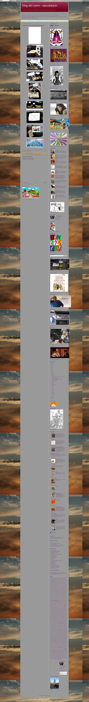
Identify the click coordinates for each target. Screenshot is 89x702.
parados (64, 635)
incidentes (60, 618)
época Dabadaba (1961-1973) (54, 567)
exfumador (57, 610)
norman (54, 632)
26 (57, 577)
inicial (55, 619)
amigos (58, 580)
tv (50, 655)
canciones (66, 587)
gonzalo (66, 614)
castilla (51, 590)
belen (57, 583)
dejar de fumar (57, 601)
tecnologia (66, 651)
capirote (66, 588)
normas (56, 632)
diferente (52, 603)
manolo (57, 626)
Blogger (49, 695)
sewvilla (53, 649)
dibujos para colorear (64, 602)
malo (59, 625)
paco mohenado (61, 634)
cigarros (66, 592)
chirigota (64, 591)
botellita (53, 585)
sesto (52, 648)
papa (57, 635)
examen (51, 610)
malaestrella (57, 625)
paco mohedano (58, 634)
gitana (54, 614)
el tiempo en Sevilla (53, 557)
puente (58, 641)
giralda (53, 614)
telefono (55, 652)
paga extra (64, 634)
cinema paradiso (56, 593)
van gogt (66, 655)
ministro (62, 628)
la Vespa (56, 170)
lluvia (63, 622)
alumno (51, 580)
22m (56, 577)
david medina (53, 601)
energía (51, 607)
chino (62, 591)
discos (62, 603)
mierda (58, 628)
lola (51, 623)
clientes (60, 594)
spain (56, 650)
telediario (51, 652)
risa (51, 645)
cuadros (66, 598)
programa (57, 640)
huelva (66, 617)
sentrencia (63, 647)
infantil (52, 619)
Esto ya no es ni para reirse (58, 165)
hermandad (62, 616)
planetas (61, 638)
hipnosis (51, 617)
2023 (51, 363)
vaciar (64, 655)
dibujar (58, 602)
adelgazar (65, 577)
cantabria (55, 588)
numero (63, 632)
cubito (52, 599)
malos (60, 625)
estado (57, 609)
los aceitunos (52, 559)
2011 (51, 396)
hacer (50, 616)
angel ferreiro (58, 581)
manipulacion (55, 626)
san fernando (64, 645)
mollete (56, 629)
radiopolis (59, 642)
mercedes (55, 628)
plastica (63, 638)
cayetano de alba (59, 590)
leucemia (66, 621)
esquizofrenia (55, 609)
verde (59, 656)
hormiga (56, 617)
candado (51, 588)
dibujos (61, 602)
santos (64, 646)
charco (53, 591)
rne (52, 645)
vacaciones (62, 655)
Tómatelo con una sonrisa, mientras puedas (57, 379)
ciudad (66, 593)
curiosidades (64, 599)
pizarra (57, 638)
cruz (64, 598)
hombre (54, 617)
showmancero (59, 649)
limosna (60, 622)
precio (64, 639)
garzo (56, 613)
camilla (57, 587)
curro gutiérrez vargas (59, 216)
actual (63, 577)
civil (53, 594)
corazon (51, 597)
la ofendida (56, 621)
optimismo (65, 633)
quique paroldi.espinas (52, 642)
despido (54, 602)
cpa (53, 598)
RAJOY (63, 642)
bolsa (64, 584)
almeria (63, 579)
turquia (61, 654)
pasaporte (56, 636)
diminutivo (55, 603)
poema (66, 638)
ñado (50, 633)
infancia (51, 619)
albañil (66, 578)
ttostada (58, 654)
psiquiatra (65, 640)
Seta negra (57, 486)
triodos (55, 654)
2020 (51, 364)
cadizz (52, 586)
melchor (53, 628)
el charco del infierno (57, 190)
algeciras (58, 579)
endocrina (66, 606)
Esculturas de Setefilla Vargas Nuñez (59, 195)
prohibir (59, 640)
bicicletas (60, 584)
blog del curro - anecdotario (39, 5)
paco (53, 634)
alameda (59, 578)
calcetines (59, 586)
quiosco (66, 641)
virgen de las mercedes (58, 658)
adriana (52, 578)
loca (50, 623)
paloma (54, 635)
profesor (55, 640)
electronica (51, 606)
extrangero (62, 610)
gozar (50, 615)
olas (54, 633)
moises (54, 629)
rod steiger (54, 645)
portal (60, 639)
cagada (54, 586)
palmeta (52, 635)
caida (55, 586)
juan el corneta (63, 620)
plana (59, 638)
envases (60, 607)
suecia (58, 650)
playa (64, 638)
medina (51, 628)
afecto (54, 578)
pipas (55, 638)
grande (52, 615)
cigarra (60, 592)
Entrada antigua (45, 182)
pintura (54, 638)
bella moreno (63, 583)
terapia (62, 652)
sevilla (65, 648)
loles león (56, 623)
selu (55, 647)
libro (53, 622)
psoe (66, 640)
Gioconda (51, 614)
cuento (57, 599)
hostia (64, 617)
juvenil (51, 621)
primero (66, 639)
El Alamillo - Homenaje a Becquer (55, 546)
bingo (61, 584)
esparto (64, 608)
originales (51, 634)
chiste (66, 591)
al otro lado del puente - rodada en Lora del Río (61, 180)
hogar (53, 617)
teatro (63, 651)
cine (54, 593)
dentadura (60, 601)
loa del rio (66, 622)
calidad (63, 586)
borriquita (51, 585)
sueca (57, 650)
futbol (50, 613)
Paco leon (55, 634)
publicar (53, 641)
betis (54, 584)
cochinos (62, 594)
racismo (56, 642)
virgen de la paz (62, 657)
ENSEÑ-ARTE (53, 506)
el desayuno (56, 160)
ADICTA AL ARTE (54, 478)
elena (53, 606)
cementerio (63, 590)
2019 (51, 365)
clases (56, 594)
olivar (61, 633)
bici (55, 584)
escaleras (64, 607)
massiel (63, 627)
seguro (54, 647)
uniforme (52, 655)
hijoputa (64, 616)
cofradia (66, 594)
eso (59, 608)
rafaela (60, 642)
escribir (66, 607)
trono (56, 654)
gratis (53, 615)
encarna (63, 606)
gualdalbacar (57, 615)
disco (61, 603)
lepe (64, 621)
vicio (66, 656)
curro (51, 600)
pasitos (64, 636)
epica (62, 607)
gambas (54, 613)
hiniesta (66, 616)
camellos (56, 587)
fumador (63, 612)
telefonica (53, 652)
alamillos (63, 578)
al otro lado (57, 578)
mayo (52, 389)
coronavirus (61, 597)
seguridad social (51, 647)
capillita (64, 588)
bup (61, 585)
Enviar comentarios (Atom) (29, 183)
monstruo (64, 629)
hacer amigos (52, 616)
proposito (61, 640)
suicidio (61, 650)
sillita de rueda (63, 649)
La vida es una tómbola (54, 380)
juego (66, 620)
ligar (54, 622)
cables (65, 585)
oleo (55, 633)
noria (53, 632)
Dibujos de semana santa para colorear (59, 175)
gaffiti (52, 613)
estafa (59, 609)
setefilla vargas (57, 648)
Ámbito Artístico (53, 499)
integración (59, 619)
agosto (53, 385)
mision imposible (65, 628)
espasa (66, 608)
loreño (66, 623)
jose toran (61, 620)
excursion (53, 610)
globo (57, 614)
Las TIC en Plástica (53, 513)
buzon (63, 585)
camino (60, 587)
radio (57, 642)
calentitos (61, 586)
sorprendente (54, 650)
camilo (59, 587)
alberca (51, 579)
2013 (51, 373)
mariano (51, 627)
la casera (54, 621)
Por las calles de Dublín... (59, 479)
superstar (63, 650)
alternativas (65, 579)
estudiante (63, 609)
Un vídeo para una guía (54, 544)
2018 (51, 367)
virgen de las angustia (54, 658)
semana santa (60, 647)
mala (54, 625)
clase (54, 594)
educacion (65, 604)
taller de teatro (55, 651)
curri (66, 599)
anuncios (66, 581)
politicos (56, 639)
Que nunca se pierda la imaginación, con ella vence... (58, 376)
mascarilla (61, 627)
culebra (59, 599)
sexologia (55, 649)
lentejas (63, 621)
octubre (53, 383)
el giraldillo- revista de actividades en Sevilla (56, 554)
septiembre (53, 384)
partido (54, 636)
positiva (62, 639)
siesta (61, 649)
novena (59, 632)
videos (56, 657)
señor (66, 647)
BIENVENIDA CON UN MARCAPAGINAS (58, 493)
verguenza (62, 656)
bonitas (66, 584)
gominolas (64, 614)
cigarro (64, 592)
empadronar (60, 606)
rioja (50, 645)
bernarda (53, 584)
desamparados (63, 601)
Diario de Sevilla (53, 553)
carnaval (54, 589)
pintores (52, 638)
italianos (63, 619)
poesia (50, 639)
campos (62, 587)
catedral (57, 590)
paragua (66, 635)
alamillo (61, 578)
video (54, 657)
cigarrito (62, 592)
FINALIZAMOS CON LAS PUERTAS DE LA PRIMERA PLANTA (60, 448)
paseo (57, 636)
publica (51, 641)
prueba (62, 640)
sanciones (53, 646)
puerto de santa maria (61, 641)
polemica (53, 639)
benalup (51, 584)
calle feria (65, 586)
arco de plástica (53, 492)
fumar (65, 612)
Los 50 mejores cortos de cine (55, 453)
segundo (66, 646)
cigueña (51, 593)
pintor (50, 638)
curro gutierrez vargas (61, 600)
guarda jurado (60, 615)
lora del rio (61, 623)
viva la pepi (65, 658)
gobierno (62, 614)
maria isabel (65, 626)
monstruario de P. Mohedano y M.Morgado (56, 560)
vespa (63, 656)
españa (60, 608)
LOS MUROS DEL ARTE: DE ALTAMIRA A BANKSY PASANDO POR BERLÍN (60, 507)
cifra (58, 592)
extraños (64, 610)
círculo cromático (63, 593)
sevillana (51, 649)
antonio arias (61, 581)
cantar (56, 588)
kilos (52, 621)
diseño (64, 603)
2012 (51, 374)
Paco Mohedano (53, 465)
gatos (63, 613)
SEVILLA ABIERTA (53, 564)
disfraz (66, 603)
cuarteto (51, 599)
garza (55, 613)
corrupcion (64, 597)
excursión (55, 610)
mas (59, 627)
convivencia (62, 596)
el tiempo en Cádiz (53, 555)
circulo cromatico (60, 593)
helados (59, 616)
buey (60, 585)
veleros (55, 656)
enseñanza (56, 607)
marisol (56, 627)
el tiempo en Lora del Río (54, 556)
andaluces (51, 581)
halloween (55, 616)
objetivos (52, 633)
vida (50, 657)
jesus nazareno (58, 620)
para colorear (60, 635)
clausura (58, 594)
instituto (57, 619)
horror (57, 617)
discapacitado (59, 603)
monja (62, 629)
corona (58, 597)
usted (58, 655)
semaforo (57, 647)
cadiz (51, 586)
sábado (59, 645)
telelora (57, 652)
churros (57, 592)
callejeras (51, 587)
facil (66, 610)
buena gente (58, 585)
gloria (60, 614)
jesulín (56, 620)
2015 (51, 370)
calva (53, 587)
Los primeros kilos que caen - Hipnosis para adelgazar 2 (60, 155)
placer (58, 638)
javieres (53, 620)
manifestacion (51, 626)
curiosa (62, 599)
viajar (64, 656)
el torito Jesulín (57, 185)
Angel (52, 454)
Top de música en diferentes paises (55, 565)
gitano (55, 614)
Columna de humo (53, 458)
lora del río (64, 623)
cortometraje (51, 598)
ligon (55, 622)
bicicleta (57, 584)
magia (53, 625)
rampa (64, 642)
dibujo (60, 602)
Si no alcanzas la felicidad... (59, 472)
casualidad (53, 590)
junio (52, 388)
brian (54, 585)
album (52, 579)
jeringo (54, 620)
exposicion (60, 610)
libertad (51, 622)
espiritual (53, 609)
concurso (51, 596)
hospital (63, 617)
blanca (63, 584)
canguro (53, 588)
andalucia (53, 581)
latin (60, 621)
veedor (52, 656)
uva (59, 655)
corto (66, 597)
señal (64, 647)
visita (62, 658)
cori (54, 597)
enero (52, 394)
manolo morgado (60, 626)
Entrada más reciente (25, 182)
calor (52, 587)
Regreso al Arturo (58, 440)
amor (62, 580)
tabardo (51, 651)
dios (56, 603)
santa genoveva (55, 646)
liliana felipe (57, 622)
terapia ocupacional (65, 652)
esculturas (58, 608)
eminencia (58, 606)
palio (50, 635)
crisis (55, 598)
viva (63, 658)
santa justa (59, 646)
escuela (51, 608)
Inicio (35, 182)
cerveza (66, 590)
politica (54, 639)
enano (62, 606)
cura (60, 599)
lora (58, 623)
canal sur (64, 587)
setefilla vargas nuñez (61, 648)
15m (50, 577)
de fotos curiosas (53, 485)
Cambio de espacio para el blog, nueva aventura (57, 514)
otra (52, 634)
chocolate (51, 592)
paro (52, 636)
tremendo (53, 654)
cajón (57, 586)
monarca (60, 629)
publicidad (55, 641)
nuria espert (65, 632)
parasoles (51, 636)
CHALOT (51, 591)
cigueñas (53, 593)
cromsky (61, 598)
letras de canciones (53, 558)
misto (52, 629)
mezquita (57, 628)
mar (63, 626)
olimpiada (58, 633)
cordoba (53, 597)
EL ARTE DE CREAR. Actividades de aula (57, 446)
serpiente (51, 648)
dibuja (57, 602)
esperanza (51, 609)
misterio (51, 629)
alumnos (53, 580)
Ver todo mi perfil (57, 219)
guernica (62, 615)
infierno (54, 619)
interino (61, 619)
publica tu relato (53, 563)
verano (58, 656)
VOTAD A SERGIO (58, 526)
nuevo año (61, 632)
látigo (59, 621)
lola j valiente (53, 623)
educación (51, 605)
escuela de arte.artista (54, 608)
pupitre (64, 641)
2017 (51, 368)
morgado (66, 629)
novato (58, 632)
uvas (60, 655)
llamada (62, 622)
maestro (51, 625)
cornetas (56, 597)
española (62, 608)
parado (62, 635)
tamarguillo (58, 651)
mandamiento (65, 625)
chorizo (53, 592)
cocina (63, 594)
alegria (54, 579)
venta (56, 656)
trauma (51, 654)
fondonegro (52, 433)
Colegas (57, 465)
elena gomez (55, 606)
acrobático (62, 577)
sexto (56, 649)
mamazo (63, 625)
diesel (50, 603)
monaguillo (58, 629)
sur (64, 650)
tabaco (66, 650)
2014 (51, 372)
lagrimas (58, 621)
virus (61, 658)
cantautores (59, 588)
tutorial (66, 654)
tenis (60, 652)
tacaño (52, 651)
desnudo (51, 602)
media (66, 627)
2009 (51, 398)
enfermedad (54, 607)
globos (58, 614)
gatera (62, 613)
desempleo (66, 601)
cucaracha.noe (55, 599)
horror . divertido (60, 617)
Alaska (64, 578)
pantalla (56, 635)
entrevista (59, 607)
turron (64, 654)
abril (52, 390)
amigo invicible (56, 580)
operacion (63, 633)
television (59, 652)
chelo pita (61, 591)
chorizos (55, 592)
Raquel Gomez (53, 525)
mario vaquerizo (54, 627)
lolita (57, 623)
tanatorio (60, 651)
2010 (51, 397)
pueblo (57, 641)
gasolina (58, 613)
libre (52, 622)
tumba (60, 654)
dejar (55, 601)
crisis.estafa (57, 598)
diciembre (53, 375)
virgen (60, 657)
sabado (57, 645)
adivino (51, 578)
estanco (61, 609)
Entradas (61, 672)
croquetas (63, 598)
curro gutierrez (55, 600)
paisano (66, 634)
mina (60, 628)
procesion (53, 640)
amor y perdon (65, 580)
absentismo (59, 577)
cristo (59, 598)
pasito (63, 636)
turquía (63, 654)
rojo (55, 645)
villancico (58, 657)
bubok (56, 585)
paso (66, 636)
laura (61, 621)
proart (50, 640)
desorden (53, 602)
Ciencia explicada (53, 532)
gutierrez (66, 615)
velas (53, 656)
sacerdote (61, 645)
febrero (53, 393)
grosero (55, 615)
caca (66, 585)
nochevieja (51, 632)
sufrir (60, 650)
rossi (56, 645)
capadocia (61, 588)
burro (62, 585)
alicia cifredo (60, 579)
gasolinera (60, 613)
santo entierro (61, 646)
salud (62, 645)
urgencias (56, 655)
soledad (52, 650)
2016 (51, 369)
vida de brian (52, 657)
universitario (54, 655)
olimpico (60, 633)
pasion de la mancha (60, 636)
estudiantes (65, 609)
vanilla (51, 656)
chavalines (55, 591)
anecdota (56, 581)
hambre (58, 616)
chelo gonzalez (58, 591)
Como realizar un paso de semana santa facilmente (57, 545)
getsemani (66, 613)
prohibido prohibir (53, 562)
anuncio (64, 581)
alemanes (56, 579)
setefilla (54, 648)
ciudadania (51, 594)
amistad (60, 580)
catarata (55, 590)
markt (58, 627)
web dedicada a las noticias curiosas (55, 566)
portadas (58, 639)
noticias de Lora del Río (54, 561)
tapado (62, 651)
